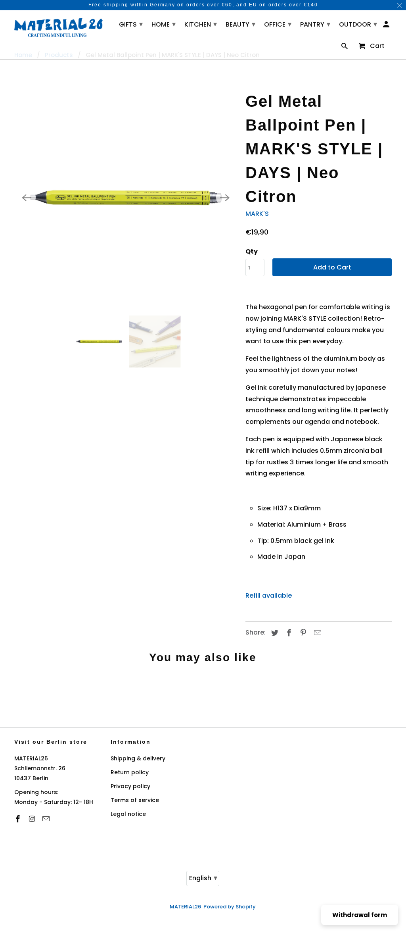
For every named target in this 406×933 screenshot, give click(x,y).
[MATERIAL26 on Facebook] (18, 819)
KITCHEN (200, 24)
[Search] (345, 47)
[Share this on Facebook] (288, 633)
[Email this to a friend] (316, 633)
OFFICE (277, 24)
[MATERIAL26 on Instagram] (32, 819)
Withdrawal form (359, 915)
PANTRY (315, 24)
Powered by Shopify (229, 906)
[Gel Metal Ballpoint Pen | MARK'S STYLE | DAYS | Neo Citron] (126, 198)
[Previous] (27, 197)
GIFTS (131, 24)
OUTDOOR (358, 24)
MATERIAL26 (185, 906)
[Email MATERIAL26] (46, 819)
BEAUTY (240, 24)
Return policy (130, 772)
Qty (251, 251)
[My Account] (387, 26)
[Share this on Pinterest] (302, 633)
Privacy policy (130, 786)
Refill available (269, 595)
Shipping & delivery (138, 758)
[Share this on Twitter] (273, 633)
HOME (163, 24)
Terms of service (135, 800)
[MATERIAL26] (58, 26)
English (203, 878)
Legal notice (128, 814)
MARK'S (257, 213)
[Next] (225, 197)
